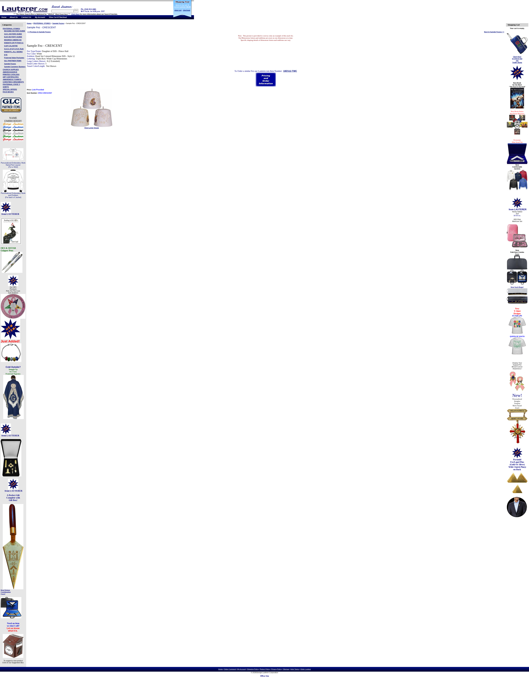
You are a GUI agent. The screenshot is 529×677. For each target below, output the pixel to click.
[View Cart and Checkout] (58, 19)
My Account (241, 669)
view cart (178, 10)
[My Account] (40, 19)
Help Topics (294, 669)
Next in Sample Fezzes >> (494, 32)
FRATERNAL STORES (11, 29)
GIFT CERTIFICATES (11, 77)
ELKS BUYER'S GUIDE (13, 37)
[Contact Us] (26, 19)
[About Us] (14, 19)
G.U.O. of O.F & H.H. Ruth (14, 49)
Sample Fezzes (10, 64)
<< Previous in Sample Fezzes (39, 32)
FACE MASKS (8, 92)
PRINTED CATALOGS (11, 75)
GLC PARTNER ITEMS (12, 61)
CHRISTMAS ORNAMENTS (13, 82)
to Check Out (517, 59)
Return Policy (265, 669)
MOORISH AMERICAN (12, 40)
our (517, 61)
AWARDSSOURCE (10, 72)
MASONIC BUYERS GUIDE (14, 31)
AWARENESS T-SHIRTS (12, 80)
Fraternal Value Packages (14, 58)
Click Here (75, 14)
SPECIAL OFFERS (10, 89)
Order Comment (230, 669)
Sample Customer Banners (14, 67)
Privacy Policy (276, 669)
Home (29, 23)
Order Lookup (305, 669)
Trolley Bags (517, 63)
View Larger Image (91, 128)
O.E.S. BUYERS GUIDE (13, 34)
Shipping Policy (253, 669)
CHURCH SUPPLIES (11, 70)
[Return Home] (4, 19)
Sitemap (286, 669)
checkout (186, 10)
